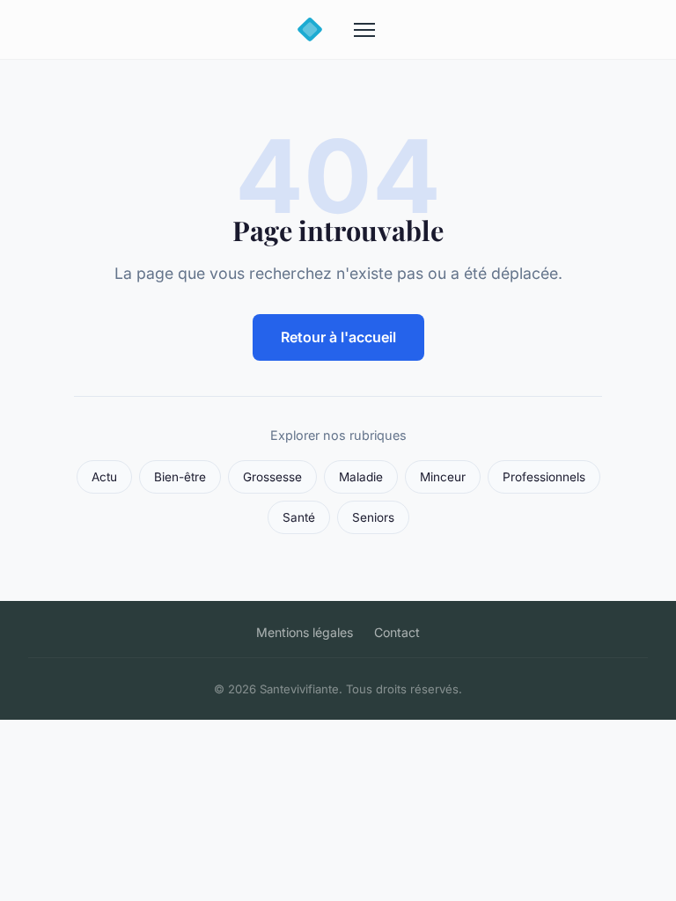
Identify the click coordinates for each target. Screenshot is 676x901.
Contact (397, 632)
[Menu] (364, 30)
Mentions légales (304, 632)
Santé (299, 517)
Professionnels (544, 477)
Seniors (373, 517)
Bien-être (180, 477)
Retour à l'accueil (338, 337)
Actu (104, 477)
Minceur (443, 477)
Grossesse (272, 477)
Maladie (361, 477)
